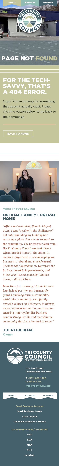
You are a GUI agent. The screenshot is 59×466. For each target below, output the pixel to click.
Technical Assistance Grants (29, 421)
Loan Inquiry (29, 416)
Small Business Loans (29, 411)
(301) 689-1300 (37, 378)
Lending (29, 455)
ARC (29, 434)
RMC (29, 450)
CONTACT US (33, 381)
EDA (29, 439)
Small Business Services (29, 406)
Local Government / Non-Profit (29, 429)
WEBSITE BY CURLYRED (38, 386)
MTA (29, 444)
